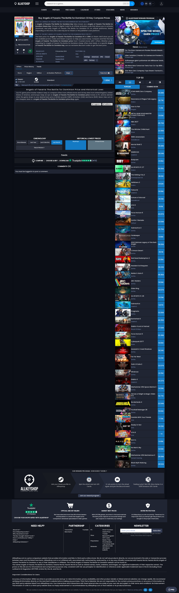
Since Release (21, 142)
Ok (145, 590)
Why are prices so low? (20, 534)
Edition (39, 73)
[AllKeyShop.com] (22, 3)
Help (172, 589)
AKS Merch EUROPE (106, 549)
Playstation (95, 541)
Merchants (68, 532)
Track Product (39, 148)
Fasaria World (60, 56)
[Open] (37, 3)
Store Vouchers (107, 530)
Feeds (39, 67)
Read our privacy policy (135, 590)
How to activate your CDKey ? (23, 538)
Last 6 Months (45, 142)
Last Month (56, 142)
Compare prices (66, 85)
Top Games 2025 (108, 544)
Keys (68, 73)
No (150, 590)
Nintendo (94, 546)
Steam (58, 61)
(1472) (94, 161)
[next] (31, 36)
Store (20, 73)
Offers (18, 67)
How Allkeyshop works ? (21, 532)
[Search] (132, 3)
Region (29, 73)
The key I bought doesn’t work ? (23, 536)
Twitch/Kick (69, 530)
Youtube (85, 530)
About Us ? (16, 530)
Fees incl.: (103, 73)
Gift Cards (106, 538)
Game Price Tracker (106, 533)
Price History (29, 67)
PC (92, 530)
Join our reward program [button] (89, 496)
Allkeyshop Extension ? (20, 542)
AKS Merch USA (107, 546)
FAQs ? (15, 540)
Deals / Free (106, 540)
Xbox (92, 535)
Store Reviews (107, 542)
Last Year (33, 142)
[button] (161, 3)
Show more (143, 47)
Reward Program (108, 536)
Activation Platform (54, 73)
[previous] (17, 36)
